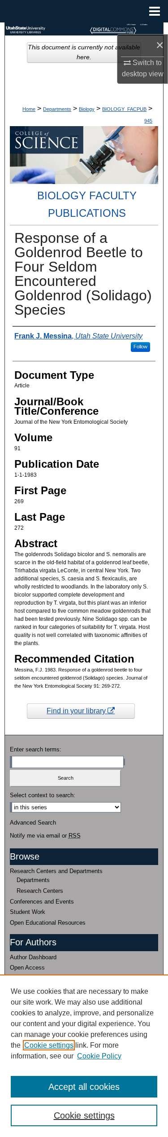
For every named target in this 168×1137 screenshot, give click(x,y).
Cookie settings (48, 1045)
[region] (84, 1056)
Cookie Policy (99, 1056)
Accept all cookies (84, 1087)
